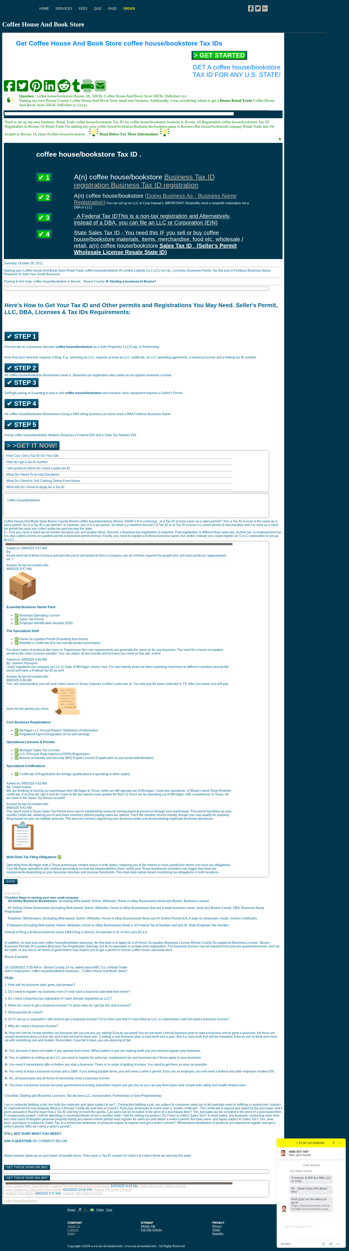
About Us (73, 1226)
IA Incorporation (116, 946)
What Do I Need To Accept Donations (32, 474)
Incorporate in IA (108, 932)
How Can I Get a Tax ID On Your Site (32, 455)
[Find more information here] (311, 1193)
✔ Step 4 (21, 403)
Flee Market (26, 1193)
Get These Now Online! (27, 1167)
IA (5, 893)
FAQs (112, 8)
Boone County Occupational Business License (225, 942)
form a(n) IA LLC (135, 932)
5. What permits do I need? (24, 1012)
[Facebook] (251, 8)
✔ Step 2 (21, 368)
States (71, 1233)
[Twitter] (258, 8)
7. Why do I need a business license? (31, 1026)
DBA (236, 908)
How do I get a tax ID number (27, 462)
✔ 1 (44, 177)
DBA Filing (72, 932)
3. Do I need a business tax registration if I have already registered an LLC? (58, 998)
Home (44, 8)
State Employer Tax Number (209, 925)
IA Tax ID (13, 893)
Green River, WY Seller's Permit (163, 1186)
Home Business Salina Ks (24, 1189)
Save (10, 881)
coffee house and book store (152, 950)
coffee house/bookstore (23, 500)
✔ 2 (44, 197)
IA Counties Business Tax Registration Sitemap (64, 946)
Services (64, 8)
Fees (83, 8)
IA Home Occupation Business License (163, 942)
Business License (196, 901)
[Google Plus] (265, 8)
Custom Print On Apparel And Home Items (80, 1186)
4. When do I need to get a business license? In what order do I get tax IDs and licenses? (68, 1005)
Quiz (98, 8)
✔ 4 (44, 234)
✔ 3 (44, 217)
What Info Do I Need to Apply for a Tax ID (35, 487)
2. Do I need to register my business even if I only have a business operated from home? (67, 991)
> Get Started (219, 55)
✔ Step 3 (21, 382)
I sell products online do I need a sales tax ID (38, 468)
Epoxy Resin (53, 1189)
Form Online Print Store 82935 (27, 1186)
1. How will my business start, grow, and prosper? (40, 984)
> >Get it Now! (32, 445)
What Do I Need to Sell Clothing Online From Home (43, 481)
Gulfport (11, 1193)
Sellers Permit (171, 918)
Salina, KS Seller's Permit (113, 1189)
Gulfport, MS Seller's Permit (82, 1193)
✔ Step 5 (21, 424)
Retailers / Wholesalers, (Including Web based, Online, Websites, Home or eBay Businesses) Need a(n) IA (83, 918)
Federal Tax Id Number (154, 925)
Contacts (73, 1230)
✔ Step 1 (21, 336)
